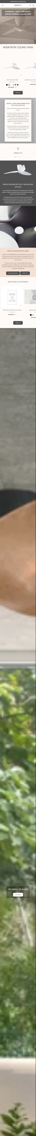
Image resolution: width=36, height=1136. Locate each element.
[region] (18, 150)
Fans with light (13, 273)
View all (18, 92)
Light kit (25, 273)
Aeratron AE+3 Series (12, 80)
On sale (18, 894)
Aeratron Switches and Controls (12, 310)
